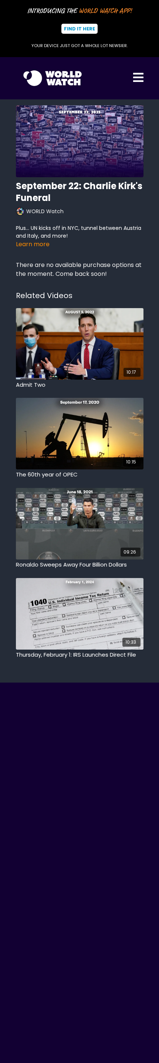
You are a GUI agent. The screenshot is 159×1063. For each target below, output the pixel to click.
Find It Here (79, 29)
